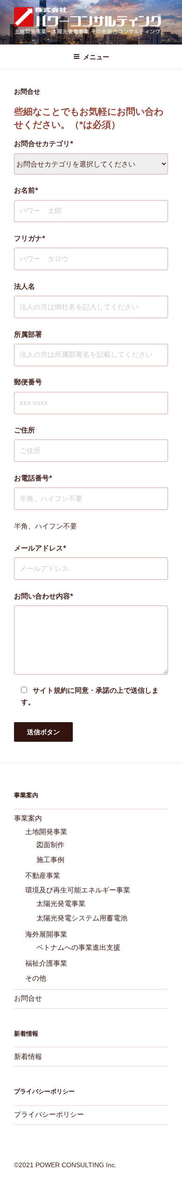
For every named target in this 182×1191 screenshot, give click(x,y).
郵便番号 (28, 382)
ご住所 (24, 430)
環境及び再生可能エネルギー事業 (77, 890)
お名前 (26, 190)
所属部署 (28, 334)
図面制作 (50, 845)
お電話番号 (33, 478)
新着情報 (28, 1056)
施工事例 (50, 860)
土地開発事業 (46, 832)
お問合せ (28, 998)
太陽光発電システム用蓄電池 (81, 918)
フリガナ (29, 238)
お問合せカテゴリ (43, 143)
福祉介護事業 (46, 963)
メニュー (96, 57)
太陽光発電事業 (60, 903)
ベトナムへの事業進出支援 (78, 947)
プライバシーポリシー (49, 1114)
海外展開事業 (46, 934)
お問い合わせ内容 (43, 596)
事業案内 (28, 818)
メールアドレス (40, 548)
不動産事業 (42, 875)
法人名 (24, 286)
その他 (35, 978)
